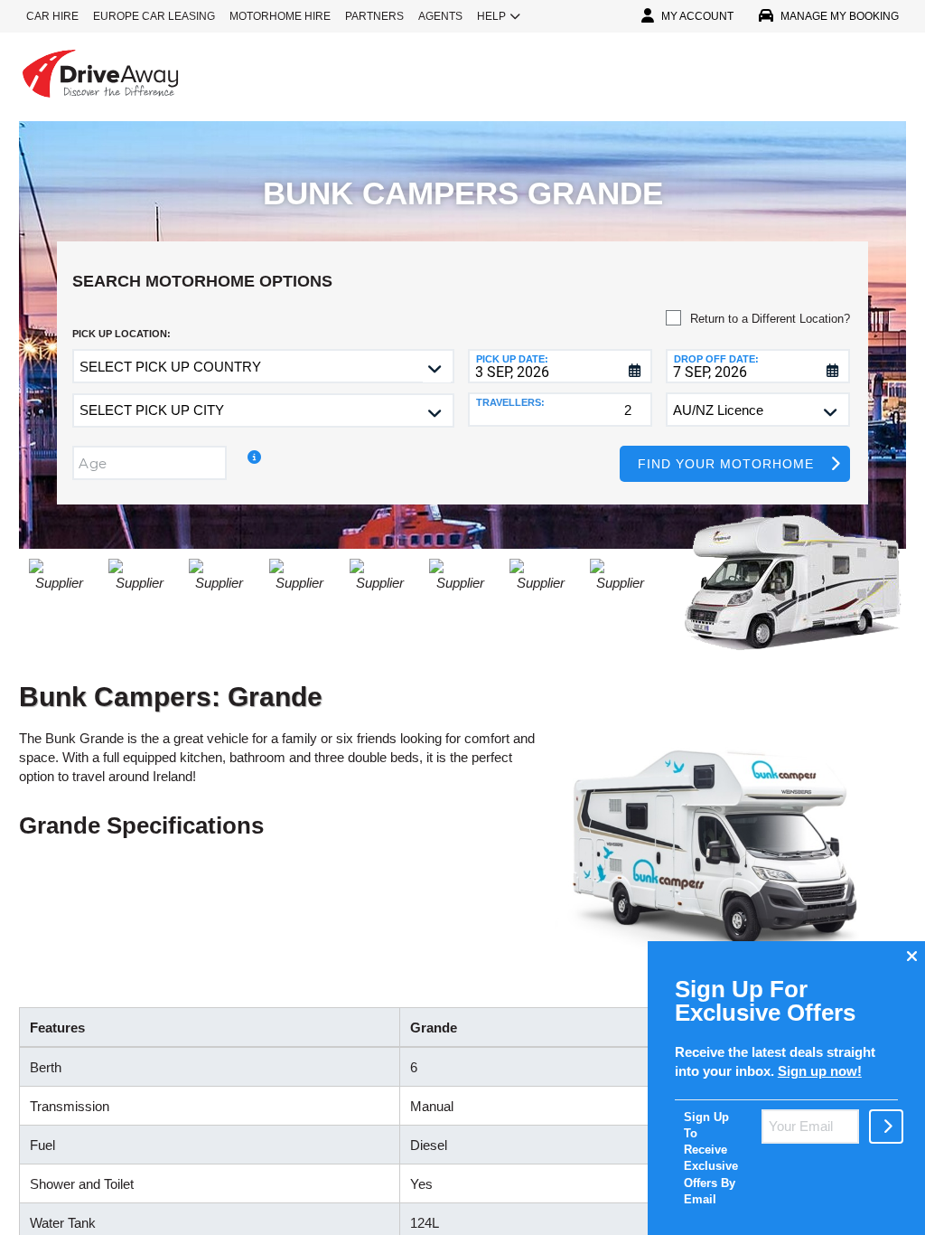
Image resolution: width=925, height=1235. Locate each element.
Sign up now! (820, 1071)
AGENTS (440, 16)
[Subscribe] (886, 1126)
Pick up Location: (121, 333)
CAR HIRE (52, 16)
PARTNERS (374, 16)
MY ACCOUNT (697, 16)
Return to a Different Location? (770, 318)
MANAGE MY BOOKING (839, 16)
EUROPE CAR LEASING (154, 16)
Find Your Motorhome (726, 464)
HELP (491, 16)
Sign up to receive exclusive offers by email (711, 1158)
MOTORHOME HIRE (280, 16)
